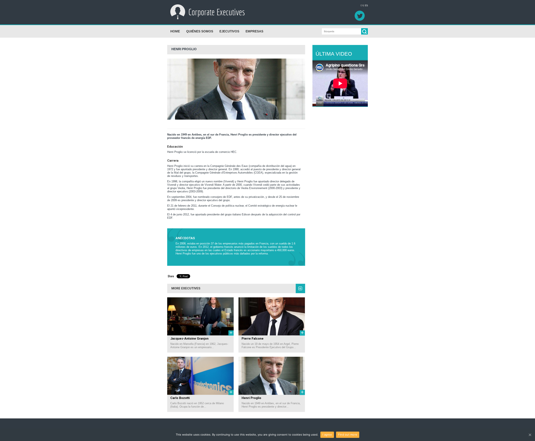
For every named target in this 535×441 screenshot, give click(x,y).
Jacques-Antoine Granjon (189, 338)
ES (366, 5)
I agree (327, 434)
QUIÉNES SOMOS (199, 31)
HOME (175, 31)
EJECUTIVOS (229, 31)
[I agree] (530, 435)
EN (362, 5)
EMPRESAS (254, 31)
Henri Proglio (251, 398)
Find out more (347, 434)
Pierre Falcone (253, 338)
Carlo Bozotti (180, 398)
